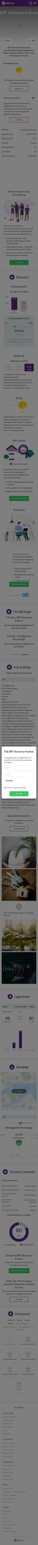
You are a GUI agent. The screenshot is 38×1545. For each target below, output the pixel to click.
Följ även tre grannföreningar (16, 787)
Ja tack (19, 794)
